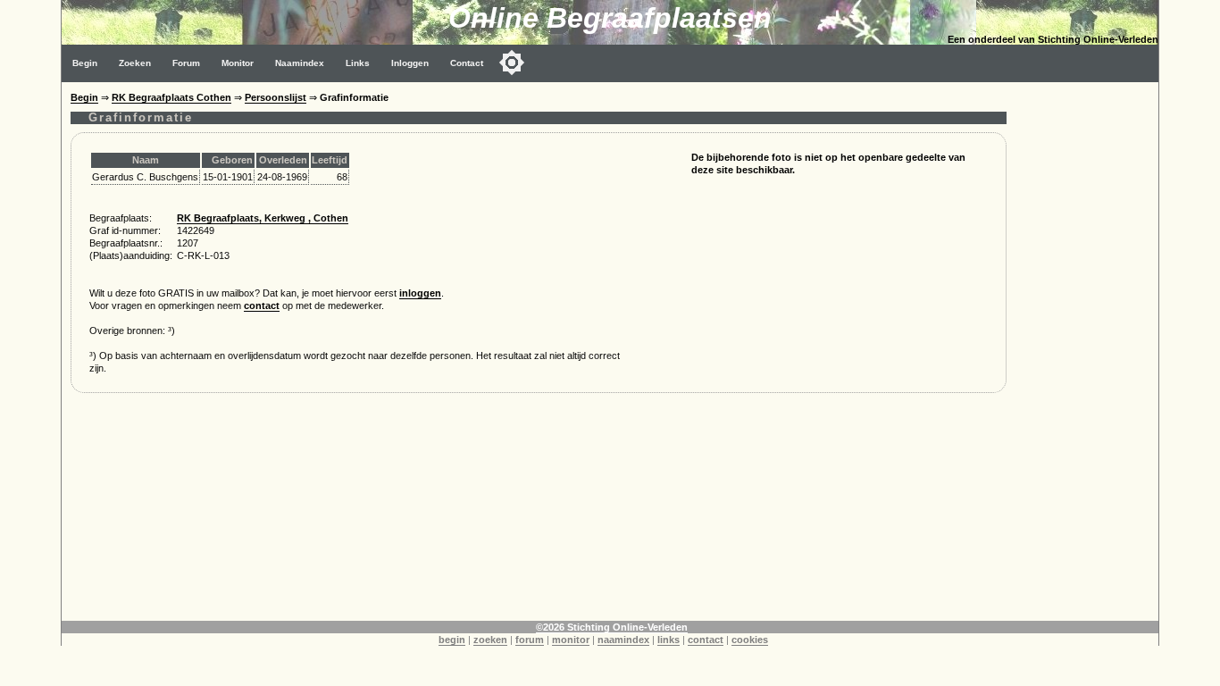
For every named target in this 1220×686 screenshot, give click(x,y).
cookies (749, 639)
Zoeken (135, 63)
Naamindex (299, 63)
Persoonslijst (275, 97)
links (668, 639)
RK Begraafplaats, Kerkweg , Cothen (262, 218)
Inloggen (410, 63)
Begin (84, 63)
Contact (466, 63)
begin (452, 639)
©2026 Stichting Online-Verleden (612, 627)
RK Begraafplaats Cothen (171, 97)
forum (529, 639)
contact (262, 305)
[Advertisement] (1086, 350)
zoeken (490, 639)
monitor (570, 639)
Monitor (237, 63)
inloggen (420, 293)
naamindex (623, 639)
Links (358, 63)
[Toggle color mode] (512, 62)
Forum (186, 63)
